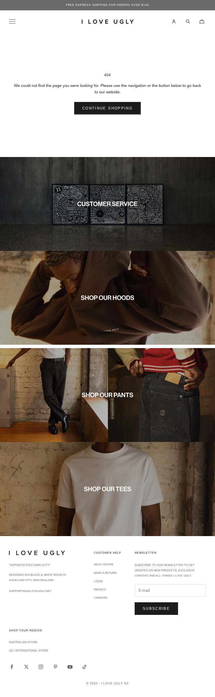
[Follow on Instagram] (41, 667)
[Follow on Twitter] (26, 667)
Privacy (100, 589)
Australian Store (23, 642)
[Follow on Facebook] (12, 667)
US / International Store (28, 650)
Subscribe (156, 608)
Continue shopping (107, 108)
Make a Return (105, 572)
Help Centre (104, 564)
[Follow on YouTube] (70, 667)
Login (98, 581)
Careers (101, 597)
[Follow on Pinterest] (55, 667)
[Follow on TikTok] (84, 667)
